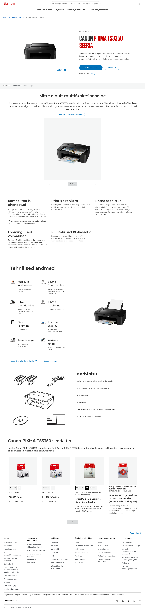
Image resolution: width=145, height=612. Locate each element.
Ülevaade (6, 85)
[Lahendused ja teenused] (109, 10)
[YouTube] (139, 601)
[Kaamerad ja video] (53, 10)
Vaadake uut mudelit (91, 67)
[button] (51, 184)
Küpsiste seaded (117, 595)
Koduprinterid (85, 31)
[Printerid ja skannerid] (86, 10)
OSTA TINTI (112, 67)
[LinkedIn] (128, 601)
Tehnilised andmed (20, 85)
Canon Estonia (10, 601)
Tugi (31, 85)
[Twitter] (134, 601)
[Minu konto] (139, 4)
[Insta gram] (123, 601)
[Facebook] (117, 601)
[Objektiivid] (65, 10)
